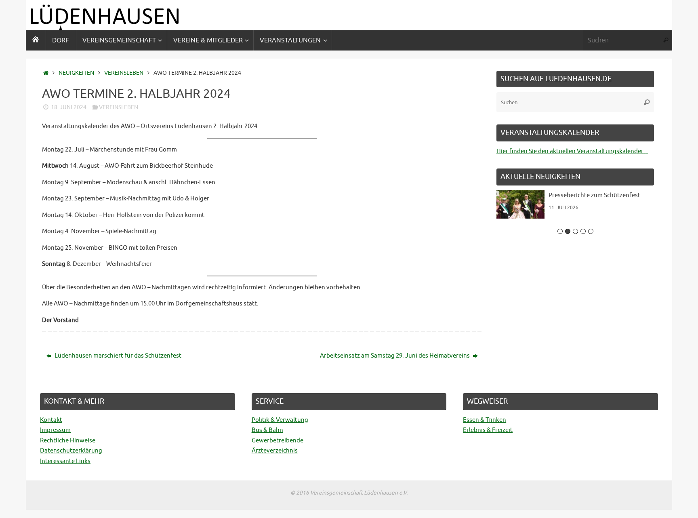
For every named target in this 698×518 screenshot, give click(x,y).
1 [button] (560, 231)
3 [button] (575, 231)
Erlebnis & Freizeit (488, 430)
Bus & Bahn (267, 430)
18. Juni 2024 (68, 107)
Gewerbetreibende (277, 440)
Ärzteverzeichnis (275, 451)
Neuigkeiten (76, 72)
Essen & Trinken (484, 420)
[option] (575, 207)
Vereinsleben (123, 72)
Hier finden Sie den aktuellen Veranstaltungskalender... (572, 151)
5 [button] (590, 231)
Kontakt (51, 420)
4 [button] (583, 231)
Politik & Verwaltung (280, 420)
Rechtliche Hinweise (67, 440)
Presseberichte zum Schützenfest (594, 195)
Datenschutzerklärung (71, 451)
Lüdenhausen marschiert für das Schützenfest (117, 356)
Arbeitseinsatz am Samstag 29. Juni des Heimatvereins (395, 356)
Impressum (55, 430)
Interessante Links (65, 461)
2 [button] (567, 231)
